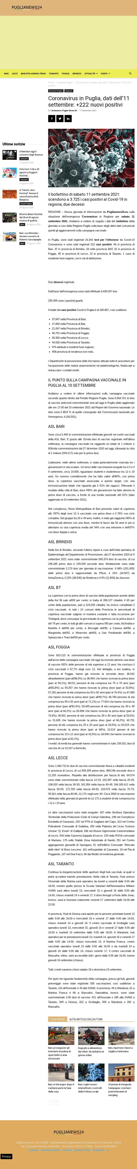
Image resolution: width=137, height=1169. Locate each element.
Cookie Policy (82, 1150)
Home (51, 82)
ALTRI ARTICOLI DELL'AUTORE (86, 1019)
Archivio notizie (50, 1150)
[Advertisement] (68, 42)
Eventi (104, 73)
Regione (68, 90)
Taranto (54, 73)
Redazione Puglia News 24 (64, 110)
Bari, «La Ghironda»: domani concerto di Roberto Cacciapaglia (30, 236)
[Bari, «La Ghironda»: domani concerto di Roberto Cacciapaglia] (9, 236)
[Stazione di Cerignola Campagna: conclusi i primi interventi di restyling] (121, 1072)
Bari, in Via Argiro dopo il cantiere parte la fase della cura (61, 1088)
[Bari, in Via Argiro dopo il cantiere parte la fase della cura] (61, 1072)
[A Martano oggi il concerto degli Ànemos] (9, 155)
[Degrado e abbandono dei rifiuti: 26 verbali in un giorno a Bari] (91, 1036)
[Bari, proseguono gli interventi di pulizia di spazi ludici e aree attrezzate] (61, 1036)
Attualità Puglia (65, 82)
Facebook (99, 1150)
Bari (6, 73)
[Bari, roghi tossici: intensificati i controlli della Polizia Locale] (91, 1072)
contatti (34, 1150)
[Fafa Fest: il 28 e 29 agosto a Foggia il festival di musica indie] (9, 172)
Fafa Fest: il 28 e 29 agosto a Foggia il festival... (29, 172)
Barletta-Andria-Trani (33, 73)
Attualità (90, 73)
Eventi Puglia (26, 203)
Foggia (65, 73)
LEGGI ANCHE (57, 1019)
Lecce (15, 73)
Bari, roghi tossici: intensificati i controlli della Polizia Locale (90, 1088)
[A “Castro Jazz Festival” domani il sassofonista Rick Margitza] (9, 193)
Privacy (66, 1150)
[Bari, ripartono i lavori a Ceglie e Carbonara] (121, 1036)
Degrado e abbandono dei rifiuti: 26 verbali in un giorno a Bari (91, 1052)
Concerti (24, 158)
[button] (130, 73)
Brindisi (77, 73)
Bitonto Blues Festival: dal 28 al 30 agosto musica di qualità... (31, 217)
